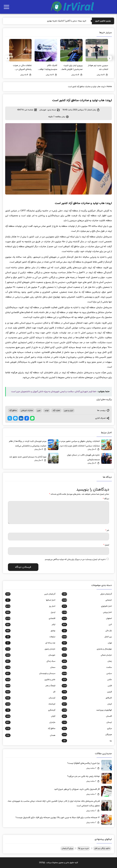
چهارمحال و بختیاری (87, 649)
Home (109, 86)
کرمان (87, 704)
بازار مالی (87, 630)
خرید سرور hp (83, 848)
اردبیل (30, 612)
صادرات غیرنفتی (27, 410)
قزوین (87, 691)
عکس (87, 679)
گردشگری (31, 710)
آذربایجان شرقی (87, 594)
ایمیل (106, 544)
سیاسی (87, 673)
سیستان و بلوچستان (30, 673)
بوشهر (30, 630)
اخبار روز (30, 606)
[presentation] (109, 58)
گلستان (87, 716)
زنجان (87, 661)
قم (30, 691)
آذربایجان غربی (30, 594)
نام (107, 530)
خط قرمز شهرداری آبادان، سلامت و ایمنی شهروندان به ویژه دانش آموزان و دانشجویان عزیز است (53, 391)
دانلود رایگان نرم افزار (102, 848)
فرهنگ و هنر (30, 685)
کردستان (30, 697)
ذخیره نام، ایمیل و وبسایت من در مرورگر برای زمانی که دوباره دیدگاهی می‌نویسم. (75, 559)
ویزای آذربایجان (67, 848)
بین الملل (87, 636)
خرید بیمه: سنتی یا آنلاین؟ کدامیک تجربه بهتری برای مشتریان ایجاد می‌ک (56, 21)
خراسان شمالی (87, 655)
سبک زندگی (30, 661)
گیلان (30, 716)
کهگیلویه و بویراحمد (87, 710)
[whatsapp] (32, 418)
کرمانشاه (30, 704)
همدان (30, 735)
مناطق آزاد (13, 410)
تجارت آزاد (56, 410)
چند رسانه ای (31, 642)
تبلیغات (31, 636)
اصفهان (87, 618)
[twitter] (9, 418)
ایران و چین (68, 410)
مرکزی (87, 728)
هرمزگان (87, 734)
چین (39, 410)
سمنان (30, 667)
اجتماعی (87, 600)
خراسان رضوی (30, 649)
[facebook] (26, 418)
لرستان (87, 722)
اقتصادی (30, 618)
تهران (87, 642)
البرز (87, 624)
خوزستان (42, 109)
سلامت (87, 667)
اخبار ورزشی (87, 612)
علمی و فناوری (30, 679)
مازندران (30, 722)
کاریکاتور (87, 697)
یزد (87, 740)
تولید (47, 410)
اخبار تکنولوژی (87, 606)
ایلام (30, 624)
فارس (87, 685)
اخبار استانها (31, 600)
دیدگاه (106, 498)
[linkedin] (21, 418)
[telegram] (15, 418)
